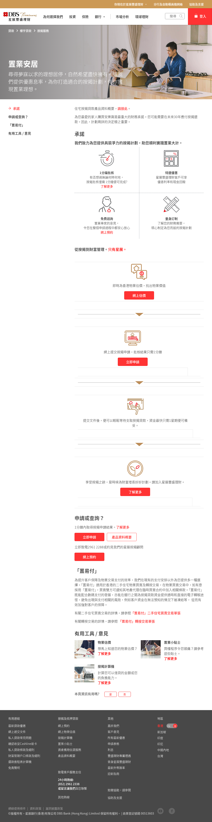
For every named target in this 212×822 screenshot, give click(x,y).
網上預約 (107, 232)
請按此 (123, 108)
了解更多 (107, 186)
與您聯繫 (81, 788)
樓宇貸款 (25, 31)
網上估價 (139, 295)
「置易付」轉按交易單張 (136, 621)
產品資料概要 (122, 536)
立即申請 (132, 361)
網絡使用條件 (17, 808)
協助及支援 (196, 4)
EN (168, 726)
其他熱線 (64, 797)
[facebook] (172, 811)
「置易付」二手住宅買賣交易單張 (156, 612)
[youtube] (160, 811)
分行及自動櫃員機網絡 (168, 4)
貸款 (11, 31)
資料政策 (35, 808)
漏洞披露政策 (54, 808)
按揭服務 (43, 31)
